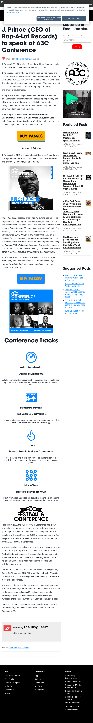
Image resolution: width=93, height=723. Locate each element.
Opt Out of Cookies (74, 18)
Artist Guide (10, 686)
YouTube (39, 686)
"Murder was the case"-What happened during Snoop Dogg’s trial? (75, 293)
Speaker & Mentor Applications (73, 686)
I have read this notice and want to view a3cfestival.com (49, 19)
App (36, 676)
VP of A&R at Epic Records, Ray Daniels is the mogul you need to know (75, 303)
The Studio (9, 679)
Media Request (72, 706)
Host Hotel (9, 690)
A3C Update (23, 648)
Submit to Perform (73, 681)
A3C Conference (13, 585)
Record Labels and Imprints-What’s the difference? (74, 277)
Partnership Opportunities (71, 677)
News (7, 693)
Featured (13, 648)
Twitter (17, 638)
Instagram (39, 690)
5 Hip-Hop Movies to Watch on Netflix (74, 285)
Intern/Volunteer (72, 703)
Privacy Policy (71, 710)
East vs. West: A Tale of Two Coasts (74, 312)
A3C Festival (11, 547)
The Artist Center (12, 676)
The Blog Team (23, 59)
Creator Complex (12, 683)
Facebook (14, 638)
